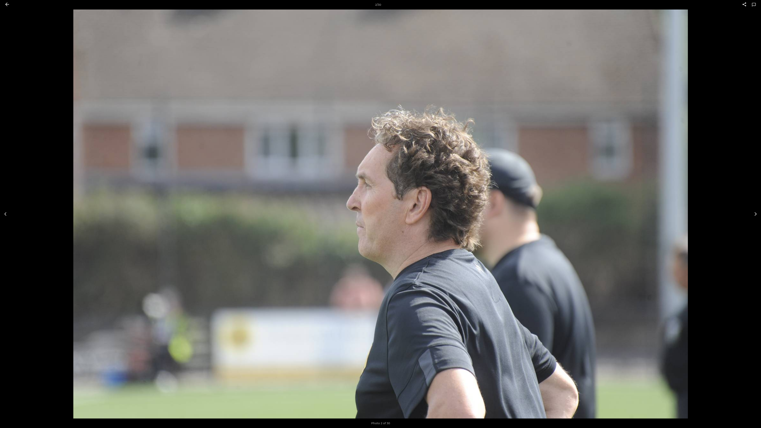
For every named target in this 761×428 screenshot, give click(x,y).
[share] (744, 5)
